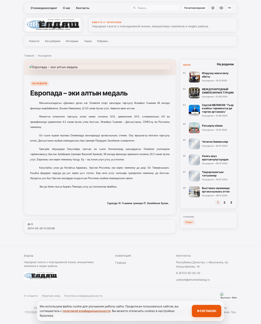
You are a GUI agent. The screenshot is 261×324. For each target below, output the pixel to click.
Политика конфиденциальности (83, 295)
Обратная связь (51, 295)
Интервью (72, 41)
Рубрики (103, 41)
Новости (34, 41)
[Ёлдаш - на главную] (53, 24)
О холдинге (31, 295)
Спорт (189, 222)
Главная (29, 55)
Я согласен (206, 311)
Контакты (82, 8)
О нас (66, 8)
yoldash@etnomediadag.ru (193, 279)
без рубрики (52, 41)
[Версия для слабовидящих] (221, 7)
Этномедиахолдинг (44, 8)
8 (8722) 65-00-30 (188, 273)
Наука (88, 41)
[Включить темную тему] (212, 7)
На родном (44, 55)
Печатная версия (194, 7)
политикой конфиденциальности (86, 311)
